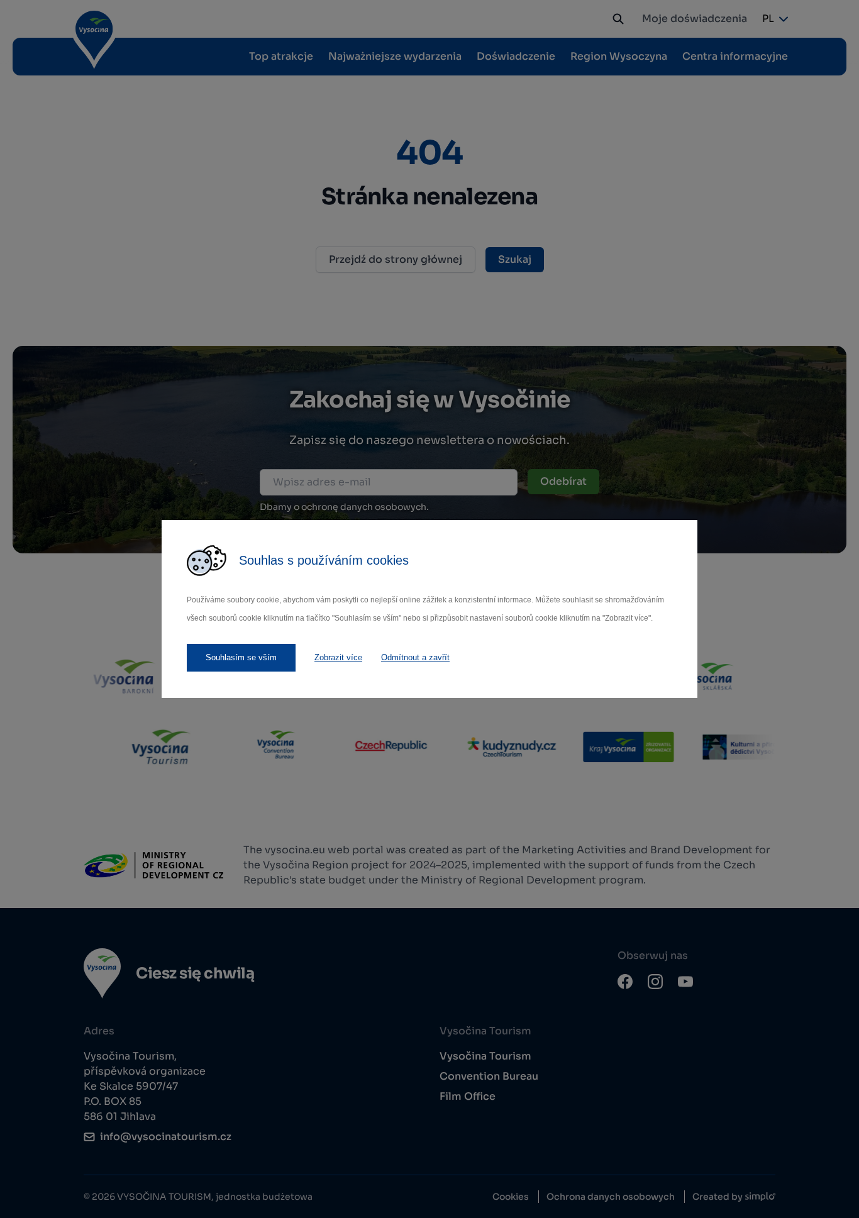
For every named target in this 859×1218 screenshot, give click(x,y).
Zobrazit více (338, 657)
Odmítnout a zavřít (415, 657)
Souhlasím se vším (241, 657)
